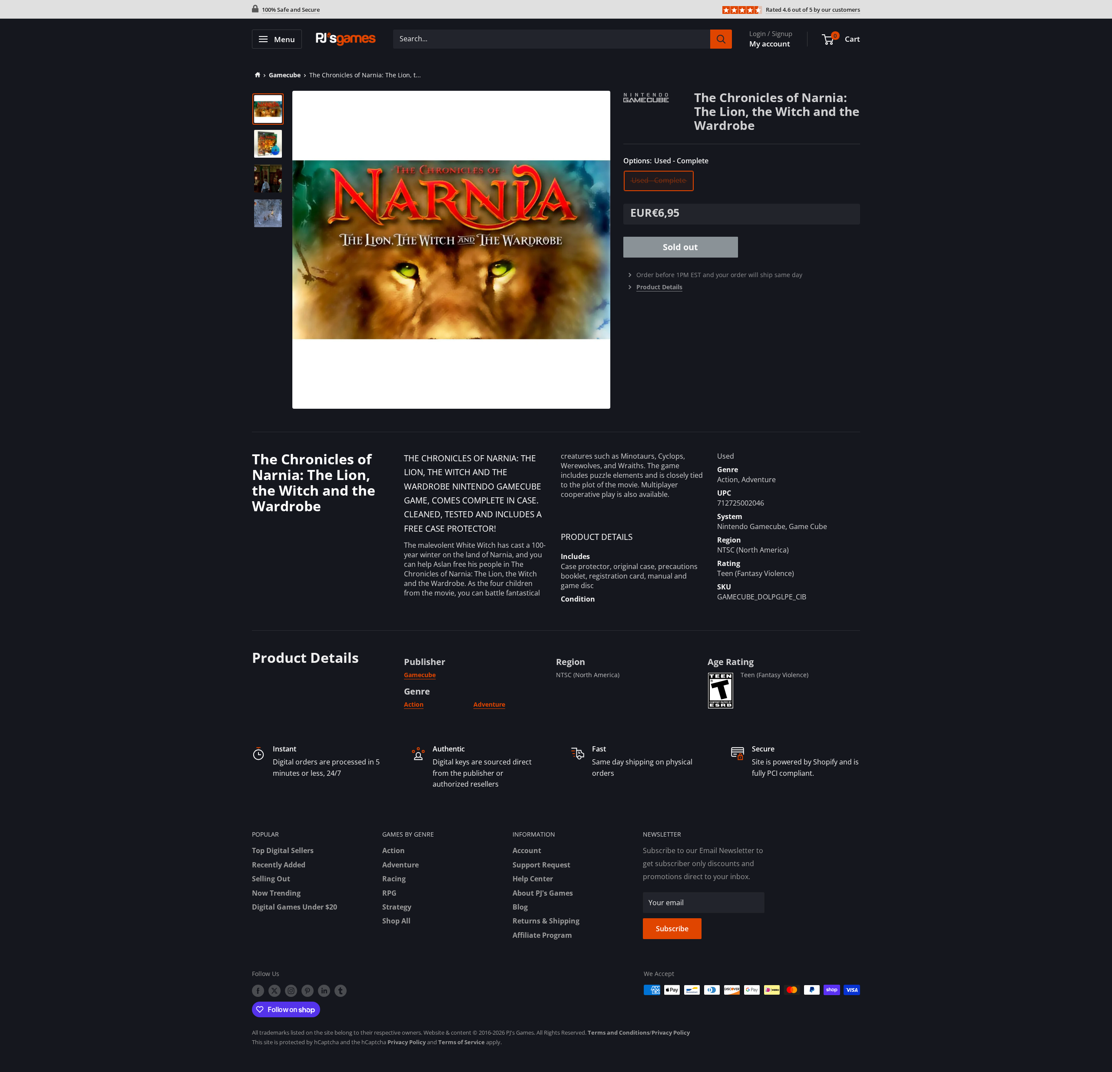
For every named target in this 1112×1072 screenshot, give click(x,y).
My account (769, 44)
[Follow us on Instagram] (291, 991)
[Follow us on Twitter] (274, 991)
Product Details (659, 287)
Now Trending (276, 893)
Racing (394, 878)
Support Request (541, 865)
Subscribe (672, 928)
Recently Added (278, 865)
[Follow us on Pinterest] (307, 991)
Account (527, 850)
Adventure (489, 704)
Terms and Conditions (618, 1032)
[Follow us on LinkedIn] (324, 991)
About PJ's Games (543, 893)
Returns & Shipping (546, 921)
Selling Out (271, 878)
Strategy (396, 907)
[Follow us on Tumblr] (340, 991)
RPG (389, 893)
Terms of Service (461, 1042)
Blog (520, 907)
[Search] (721, 39)
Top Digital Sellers (283, 850)
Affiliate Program (542, 935)
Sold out (680, 247)
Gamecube (285, 75)
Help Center (533, 878)
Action (414, 704)
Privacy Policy (671, 1032)
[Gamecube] (658, 96)
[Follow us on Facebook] (258, 991)
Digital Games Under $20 (294, 907)
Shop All (396, 921)
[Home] (256, 75)
